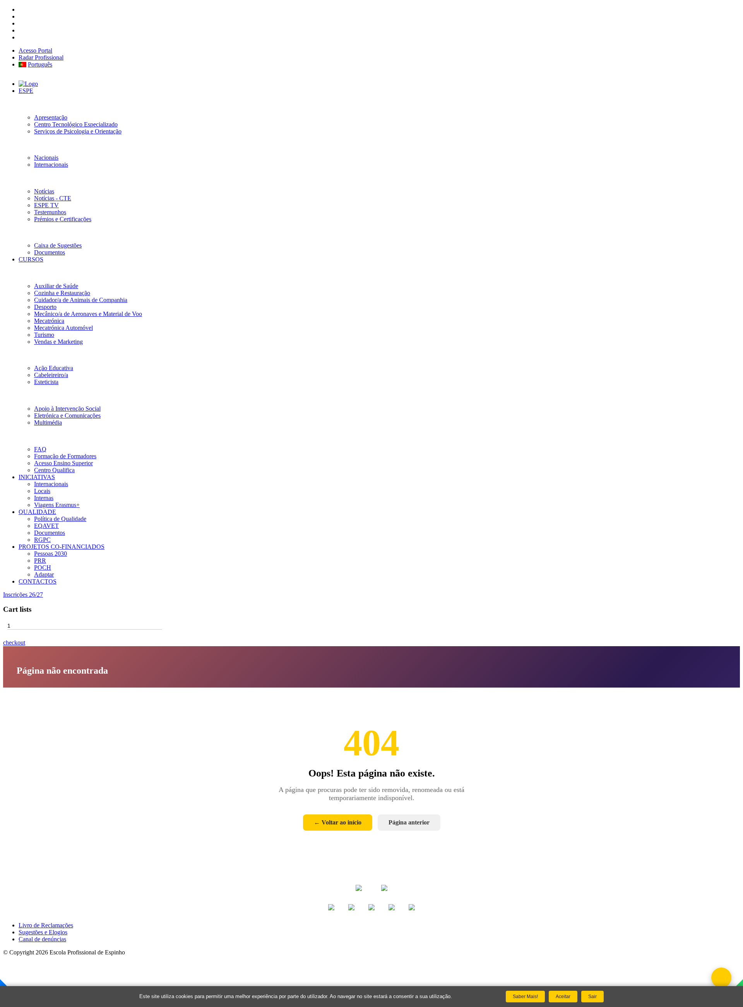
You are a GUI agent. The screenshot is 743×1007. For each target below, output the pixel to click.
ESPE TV (46, 205)
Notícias (44, 191)
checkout (14, 642)
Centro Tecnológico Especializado (76, 124)
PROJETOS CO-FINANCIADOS (61, 546)
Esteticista (46, 382)
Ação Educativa (53, 368)
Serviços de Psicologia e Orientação (78, 131)
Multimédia (48, 422)
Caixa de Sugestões (58, 245)
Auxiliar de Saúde (56, 286)
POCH (42, 567)
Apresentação (50, 117)
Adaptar (44, 574)
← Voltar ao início (337, 822)
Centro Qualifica (54, 470)
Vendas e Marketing (58, 341)
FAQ (40, 449)
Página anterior (409, 822)
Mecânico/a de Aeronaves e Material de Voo (88, 314)
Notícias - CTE (52, 198)
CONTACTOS (37, 581)
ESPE (26, 90)
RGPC (42, 539)
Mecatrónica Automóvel (63, 327)
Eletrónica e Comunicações (67, 415)
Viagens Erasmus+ (57, 505)
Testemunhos (50, 212)
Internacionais (51, 164)
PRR (40, 560)
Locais (42, 491)
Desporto (45, 307)
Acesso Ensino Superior (63, 463)
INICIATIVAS (37, 477)
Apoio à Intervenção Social (67, 408)
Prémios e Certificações (62, 219)
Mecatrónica (49, 320)
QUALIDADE (37, 512)
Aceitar (563, 996)
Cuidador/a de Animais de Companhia (80, 300)
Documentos (49, 252)
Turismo (44, 334)
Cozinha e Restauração (62, 293)
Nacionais (46, 157)
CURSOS (31, 259)
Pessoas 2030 (50, 553)
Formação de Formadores (65, 456)
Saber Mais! (525, 996)
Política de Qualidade (60, 518)
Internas (43, 498)
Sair (592, 996)
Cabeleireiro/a (51, 375)
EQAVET (46, 525)
